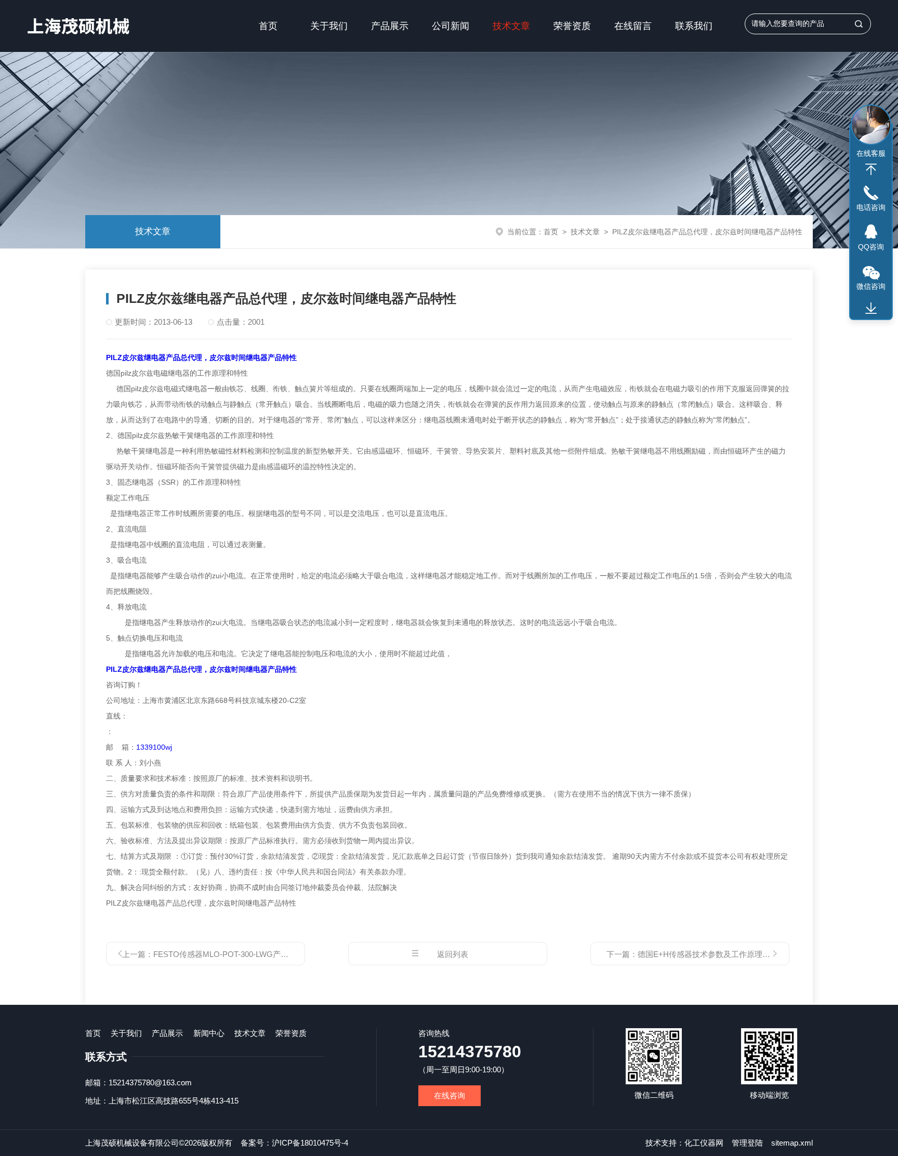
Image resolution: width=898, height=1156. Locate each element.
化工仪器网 (703, 1142)
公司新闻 (450, 26)
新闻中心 (208, 1033)
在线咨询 (449, 1095)
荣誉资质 (572, 26)
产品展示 (389, 26)
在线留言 (633, 26)
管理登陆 (747, 1142)
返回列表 (452, 954)
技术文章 (511, 26)
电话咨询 (871, 207)
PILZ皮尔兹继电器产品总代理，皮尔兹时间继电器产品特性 (201, 357)
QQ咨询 (871, 247)
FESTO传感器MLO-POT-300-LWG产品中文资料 (236, 954)
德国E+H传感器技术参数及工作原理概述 (708, 954)
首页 (268, 26)
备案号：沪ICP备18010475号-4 (294, 1142)
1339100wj (154, 747)
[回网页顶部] (871, 169)
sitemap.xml (792, 1142)
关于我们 (329, 26)
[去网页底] (871, 308)
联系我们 (693, 26)
